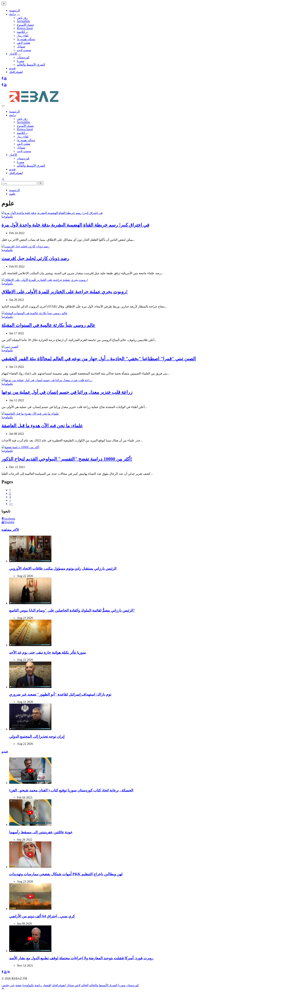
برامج (12, 14)
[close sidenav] (4, 4)
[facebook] (3, 78)
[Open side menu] (3, 105)
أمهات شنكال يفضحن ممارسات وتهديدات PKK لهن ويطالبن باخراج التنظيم (66, 874)
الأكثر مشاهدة (10, 529)
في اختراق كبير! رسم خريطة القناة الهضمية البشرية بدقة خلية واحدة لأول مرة (75, 224)
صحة (18, 985)
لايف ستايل (73, 985)
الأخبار (13, 53)
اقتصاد (47, 985)
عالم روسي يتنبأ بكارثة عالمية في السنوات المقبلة (48, 325)
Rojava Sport (25, 28)
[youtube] (5, 78)
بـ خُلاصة (22, 31)
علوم (12, 193)
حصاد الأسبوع (25, 24)
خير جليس (8, 985)
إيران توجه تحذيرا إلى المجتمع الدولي (36, 736)
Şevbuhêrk (23, 21)
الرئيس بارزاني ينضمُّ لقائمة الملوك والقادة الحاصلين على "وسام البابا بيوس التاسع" (72, 610)
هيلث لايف (23, 42)
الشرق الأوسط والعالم (31, 64)
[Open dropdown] (18, 15)
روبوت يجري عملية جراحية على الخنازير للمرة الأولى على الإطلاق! (65, 291)
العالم (84, 985)
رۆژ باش (22, 17)
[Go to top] (3, 988)
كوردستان (23, 57)
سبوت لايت (24, 50)
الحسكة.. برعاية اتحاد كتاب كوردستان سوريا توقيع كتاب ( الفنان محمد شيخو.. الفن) (71, 790)
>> (11, 503)
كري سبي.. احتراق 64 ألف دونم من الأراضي (42, 916)
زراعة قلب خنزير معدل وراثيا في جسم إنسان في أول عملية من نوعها (67, 392)
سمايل (21, 46)
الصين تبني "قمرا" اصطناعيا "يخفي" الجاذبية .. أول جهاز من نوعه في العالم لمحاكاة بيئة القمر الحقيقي (99, 358)
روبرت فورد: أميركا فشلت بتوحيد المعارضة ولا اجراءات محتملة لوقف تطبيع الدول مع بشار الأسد (81, 958)
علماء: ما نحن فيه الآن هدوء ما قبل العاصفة (42, 425)
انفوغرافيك (16, 71)
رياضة (38, 985)
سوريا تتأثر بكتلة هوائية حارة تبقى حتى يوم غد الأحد (47, 652)
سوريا (20, 61)
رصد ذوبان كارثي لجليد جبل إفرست (35, 258)
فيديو (12, 68)
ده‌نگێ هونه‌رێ (26, 39)
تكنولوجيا (7, 216)
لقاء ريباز (22, 35)
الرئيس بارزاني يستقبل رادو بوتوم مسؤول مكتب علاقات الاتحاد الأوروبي (62, 568)
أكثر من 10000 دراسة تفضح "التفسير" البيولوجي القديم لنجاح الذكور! (67, 458)
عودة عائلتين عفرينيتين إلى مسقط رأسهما (41, 832)
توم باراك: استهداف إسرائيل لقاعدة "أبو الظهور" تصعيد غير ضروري (60, 694)
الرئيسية (14, 10)
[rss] (8, 972)
